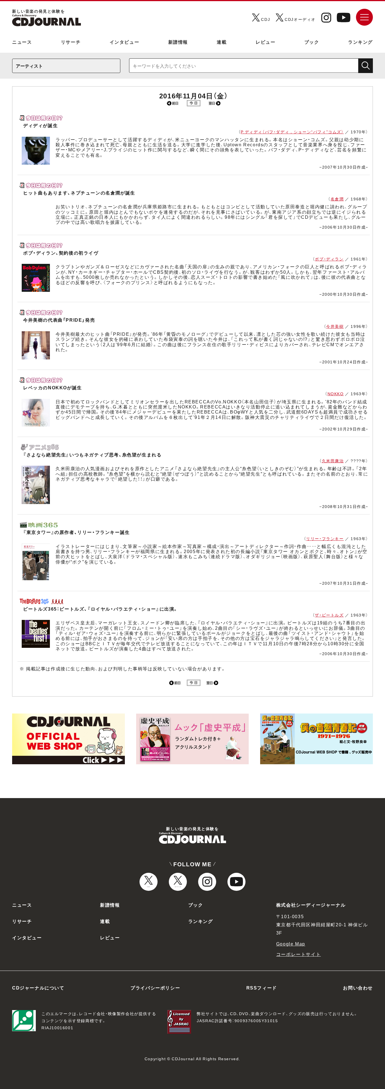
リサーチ (71, 41)
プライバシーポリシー (155, 987)
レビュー (265, 41)
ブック (311, 41)
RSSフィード (261, 987)
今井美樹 (335, 326)
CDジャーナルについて (38, 987)
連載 (222, 41)
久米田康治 (333, 460)
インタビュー (125, 41)
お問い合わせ (358, 987)
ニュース (22, 41)
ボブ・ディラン (329, 259)
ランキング (360, 41)
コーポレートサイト (298, 954)
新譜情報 (178, 41)
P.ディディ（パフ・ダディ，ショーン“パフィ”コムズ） (292, 131)
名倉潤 (337, 199)
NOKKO (336, 393)
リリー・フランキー (325, 538)
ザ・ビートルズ (329, 615)
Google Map (290, 943)
